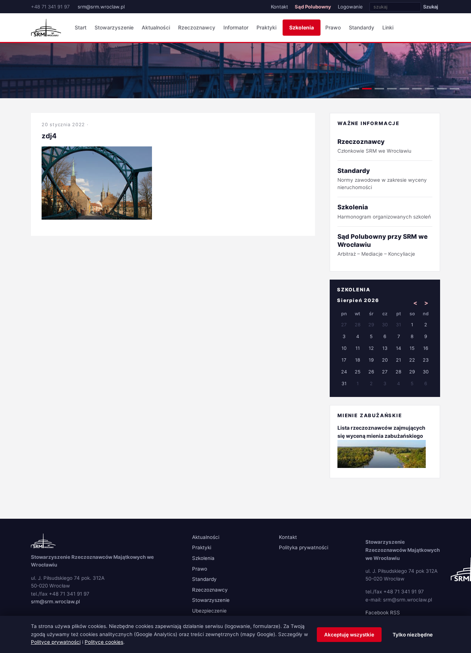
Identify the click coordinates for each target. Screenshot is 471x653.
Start (80, 27)
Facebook (377, 612)
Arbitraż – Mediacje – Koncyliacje (382, 245)
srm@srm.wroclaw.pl (101, 7)
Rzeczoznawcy (196, 27)
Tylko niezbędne (413, 635)
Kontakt (279, 7)
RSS (395, 612)
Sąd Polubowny (313, 7)
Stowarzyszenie (114, 27)
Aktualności (156, 27)
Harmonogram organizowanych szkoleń (384, 211)
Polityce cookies (104, 642)
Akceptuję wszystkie (349, 635)
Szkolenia (301, 27)
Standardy (361, 27)
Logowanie (350, 7)
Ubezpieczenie (209, 611)
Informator (235, 27)
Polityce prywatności (56, 642)
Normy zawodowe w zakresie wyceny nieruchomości (382, 178)
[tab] (354, 88)
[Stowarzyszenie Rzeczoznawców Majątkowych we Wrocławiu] (46, 27)
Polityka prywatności (303, 547)
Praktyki (266, 27)
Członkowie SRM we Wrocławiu (374, 146)
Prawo (333, 27)
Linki (387, 27)
